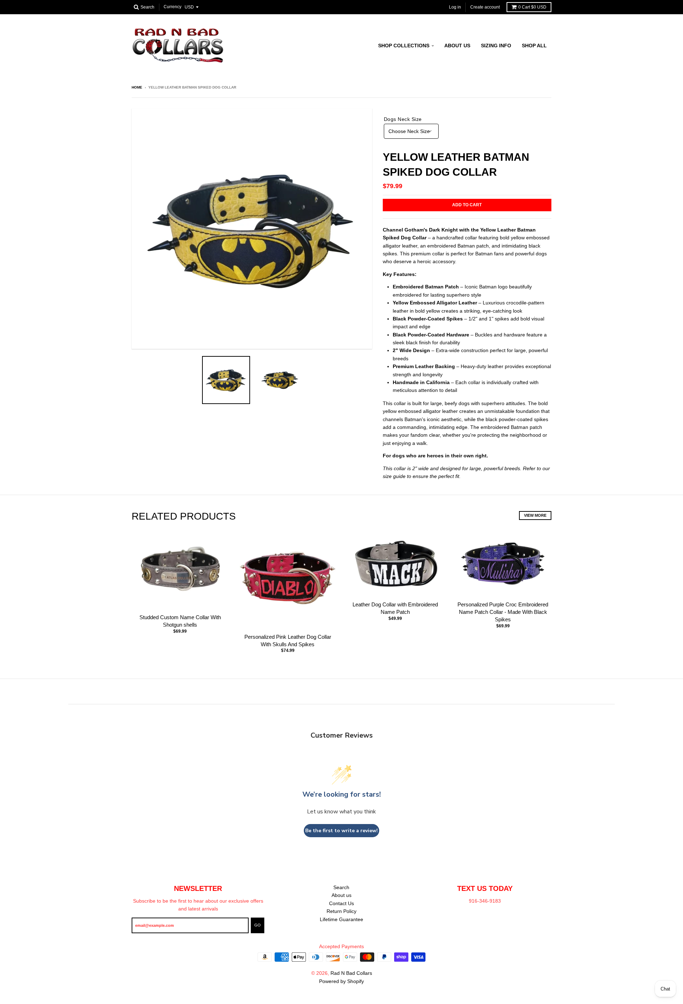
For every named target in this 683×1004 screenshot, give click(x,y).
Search (341, 887)
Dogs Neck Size (403, 119)
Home (137, 87)
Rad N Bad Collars (351, 973)
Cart (532, 7)
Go (257, 925)
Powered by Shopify (341, 981)
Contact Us (341, 903)
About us (457, 45)
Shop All (534, 45)
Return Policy (341, 911)
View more (535, 515)
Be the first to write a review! (341, 830)
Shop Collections (403, 45)
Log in (455, 7)
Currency (172, 7)
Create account (485, 7)
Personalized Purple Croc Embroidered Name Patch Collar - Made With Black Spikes (502, 611)
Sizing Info (496, 45)
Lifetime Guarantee (341, 919)
